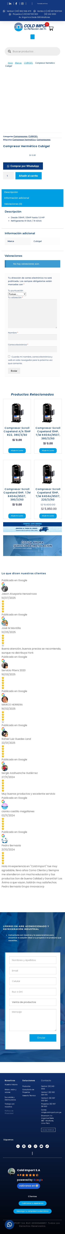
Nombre (13, 332)
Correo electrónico (18, 344)
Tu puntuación (15, 290)
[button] (32, 36)
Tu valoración (15, 297)
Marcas (18, 63)
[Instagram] (35, 1146)
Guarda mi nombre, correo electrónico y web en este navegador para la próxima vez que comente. (30, 360)
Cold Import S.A (28, 1170)
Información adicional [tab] (16, 197)
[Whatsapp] (18, 1146)
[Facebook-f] (29, 1146)
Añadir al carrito (28, 175)
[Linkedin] (24, 1146)
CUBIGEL (28, 63)
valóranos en (27, 1185)
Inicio (10, 63)
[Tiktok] (47, 1146)
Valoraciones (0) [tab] (13, 203)
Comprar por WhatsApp (24, 166)
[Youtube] (41, 1146)
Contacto (46, 1080)
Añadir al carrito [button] (17, 450)
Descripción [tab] (11, 192)
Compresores (20, 136)
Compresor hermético (24, 139)
